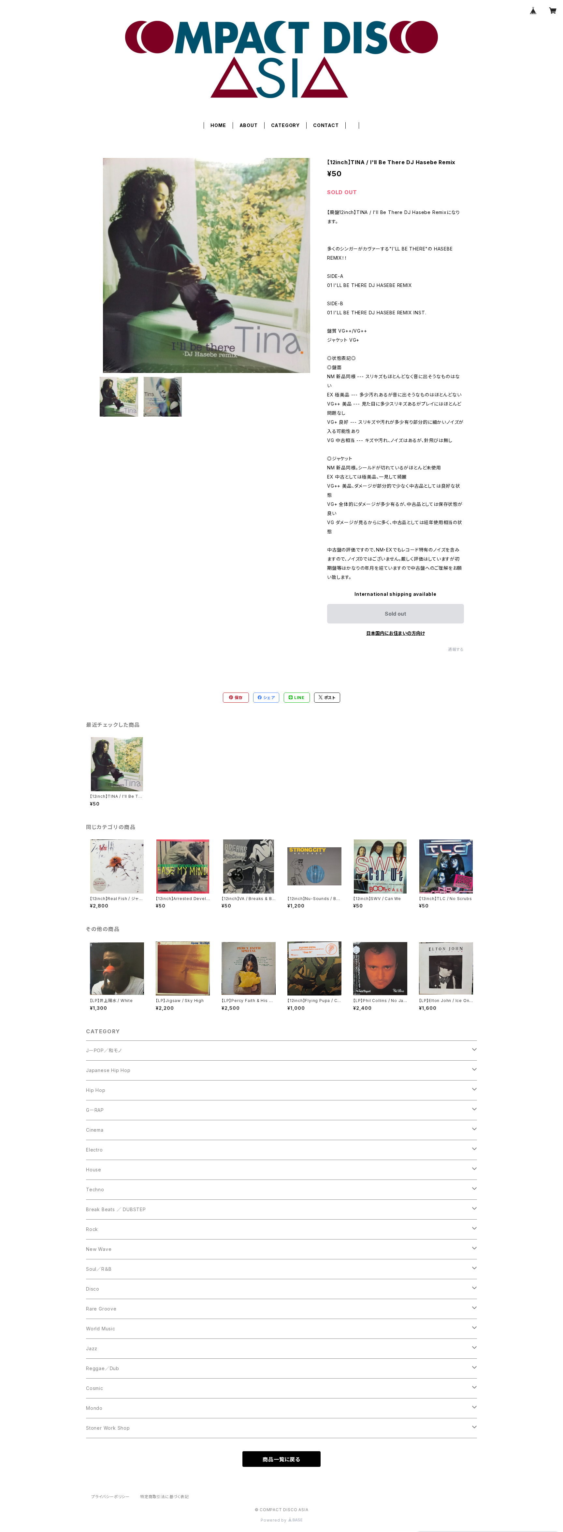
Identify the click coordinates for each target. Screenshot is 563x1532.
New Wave (98, 1249)
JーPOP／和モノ (104, 1050)
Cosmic (94, 1388)
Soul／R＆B (98, 1269)
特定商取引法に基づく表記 (164, 1496)
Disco (92, 1289)
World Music (100, 1328)
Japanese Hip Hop (108, 1070)
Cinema (95, 1130)
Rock (92, 1229)
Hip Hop (96, 1090)
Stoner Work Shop (108, 1428)
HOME (218, 125)
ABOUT (248, 125)
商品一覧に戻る (281, 1459)
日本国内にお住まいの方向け (395, 633)
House (93, 1169)
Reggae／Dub (102, 1368)
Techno (95, 1189)
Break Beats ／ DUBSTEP (116, 1209)
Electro (94, 1150)
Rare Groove (101, 1308)
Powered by (274, 1520)
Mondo (94, 1408)
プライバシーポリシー (110, 1496)
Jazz (91, 1348)
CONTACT (326, 125)
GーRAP (95, 1110)
